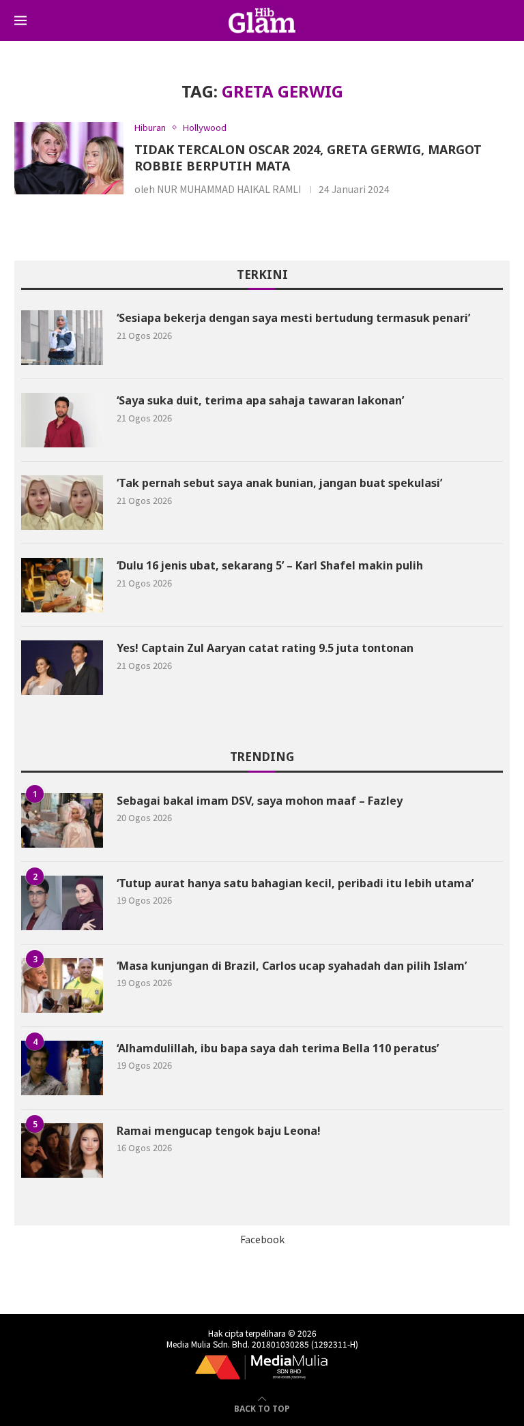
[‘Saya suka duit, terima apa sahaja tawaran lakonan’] (62, 420)
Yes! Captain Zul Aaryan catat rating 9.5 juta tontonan (265, 647)
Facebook (262, 1239)
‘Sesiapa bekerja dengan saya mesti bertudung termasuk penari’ (293, 317)
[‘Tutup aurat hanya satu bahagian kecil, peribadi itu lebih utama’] (62, 903)
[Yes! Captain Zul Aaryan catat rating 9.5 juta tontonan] (62, 667)
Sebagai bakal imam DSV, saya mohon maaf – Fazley (260, 800)
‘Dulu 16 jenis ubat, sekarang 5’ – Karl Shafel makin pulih (270, 565)
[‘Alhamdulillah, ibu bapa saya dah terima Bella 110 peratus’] (62, 1068)
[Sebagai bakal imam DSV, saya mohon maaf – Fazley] (62, 820)
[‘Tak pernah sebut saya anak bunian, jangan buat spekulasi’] (62, 502)
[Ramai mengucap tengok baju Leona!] (62, 1150)
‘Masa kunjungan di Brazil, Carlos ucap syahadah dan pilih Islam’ (292, 965)
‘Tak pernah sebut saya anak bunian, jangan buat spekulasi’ (281, 482)
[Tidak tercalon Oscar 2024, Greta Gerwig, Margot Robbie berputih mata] (68, 158)
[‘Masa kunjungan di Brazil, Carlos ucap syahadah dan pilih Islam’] (62, 985)
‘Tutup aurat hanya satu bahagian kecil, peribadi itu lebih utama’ (295, 883)
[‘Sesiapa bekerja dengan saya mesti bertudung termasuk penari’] (62, 337)
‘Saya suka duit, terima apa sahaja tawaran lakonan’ (260, 400)
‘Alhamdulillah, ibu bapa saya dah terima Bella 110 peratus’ (278, 1048)
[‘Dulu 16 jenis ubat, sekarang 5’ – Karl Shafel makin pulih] (62, 585)
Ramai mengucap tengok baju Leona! (219, 1130)
